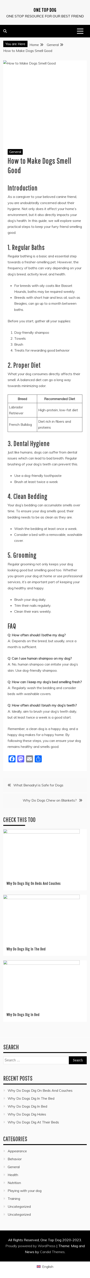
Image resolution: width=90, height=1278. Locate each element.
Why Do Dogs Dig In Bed (23, 1014)
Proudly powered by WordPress (30, 1246)
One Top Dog (45, 10)
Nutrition (14, 1182)
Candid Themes (52, 1252)
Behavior (15, 1159)
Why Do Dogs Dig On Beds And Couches (34, 883)
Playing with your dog (25, 1190)
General (15, 151)
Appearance (17, 1151)
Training (14, 1198)
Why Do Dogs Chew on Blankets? (50, 800)
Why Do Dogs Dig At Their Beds (33, 1122)
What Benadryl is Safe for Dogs (38, 785)
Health (13, 1175)
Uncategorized (19, 1206)
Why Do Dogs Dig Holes (27, 1114)
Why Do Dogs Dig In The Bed (26, 949)
